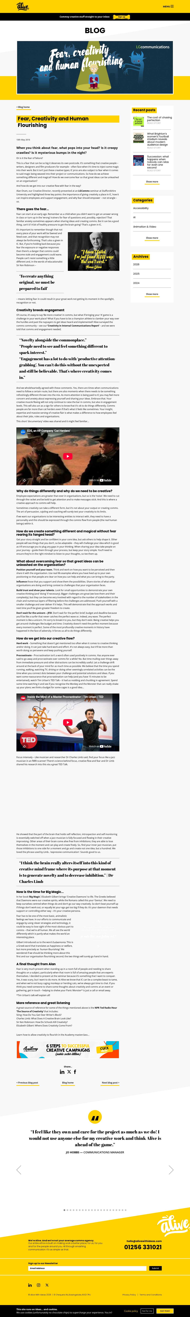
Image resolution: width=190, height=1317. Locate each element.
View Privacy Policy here (120, 98)
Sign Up (123, 88)
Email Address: (52, 81)
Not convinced (95, 108)
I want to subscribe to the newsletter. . (98, 98)
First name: (49, 63)
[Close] (153, 8)
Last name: (106, 63)
